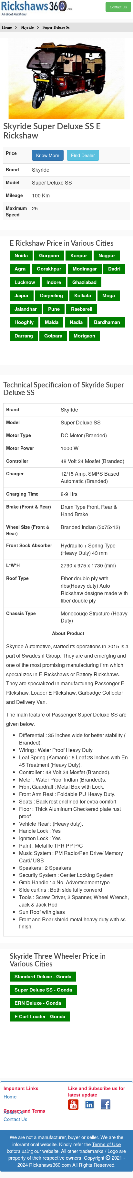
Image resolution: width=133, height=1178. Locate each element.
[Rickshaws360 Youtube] (73, 1104)
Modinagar (85, 268)
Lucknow (25, 282)
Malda (51, 322)
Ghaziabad (84, 282)
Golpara (53, 335)
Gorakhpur (49, 268)
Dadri (114, 268)
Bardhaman (107, 322)
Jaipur (22, 295)
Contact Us (15, 1119)
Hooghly (24, 322)
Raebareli (81, 308)
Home (10, 1096)
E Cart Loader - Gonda (40, 1016)
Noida (21, 255)
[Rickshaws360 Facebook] (105, 1104)
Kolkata (82, 295)
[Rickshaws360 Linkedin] (89, 1104)
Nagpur (106, 255)
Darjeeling (51, 295)
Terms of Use (18, 1134)
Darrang (24, 335)
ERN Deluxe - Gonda (38, 1002)
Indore (53, 282)
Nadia (76, 322)
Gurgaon (49, 255)
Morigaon (84, 335)
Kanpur (78, 255)
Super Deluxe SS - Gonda (43, 989)
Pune (54, 308)
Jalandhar (26, 308)
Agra (20, 268)
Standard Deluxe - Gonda (43, 976)
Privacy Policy (19, 1149)
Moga (108, 295)
